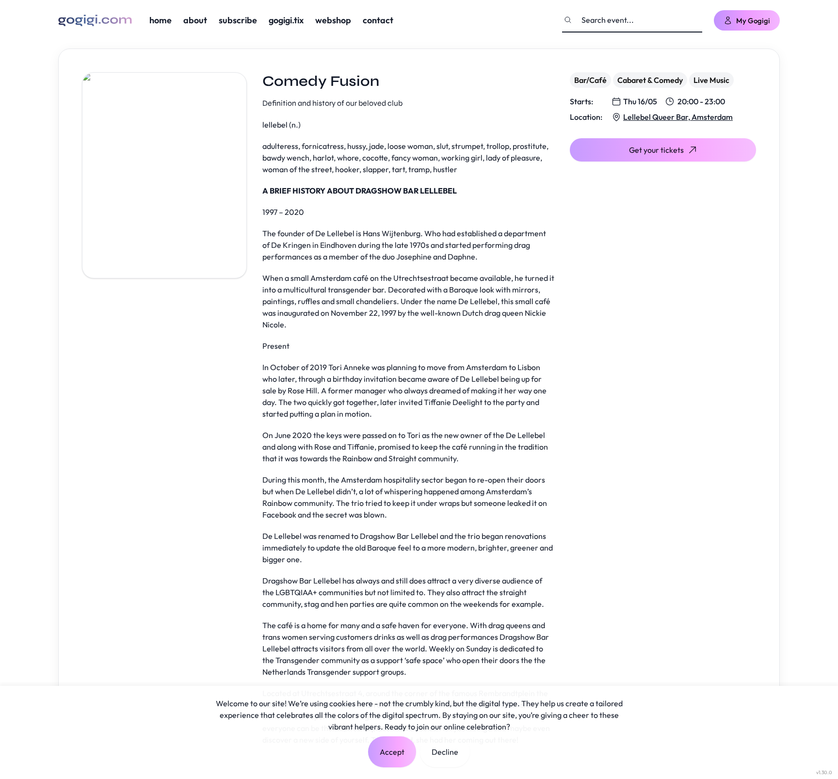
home (160, 20)
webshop (333, 20)
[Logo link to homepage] (95, 20)
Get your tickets (656, 150)
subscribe (238, 20)
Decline (445, 752)
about (195, 20)
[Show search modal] (568, 20)
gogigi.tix (286, 20)
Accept (392, 752)
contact (378, 20)
